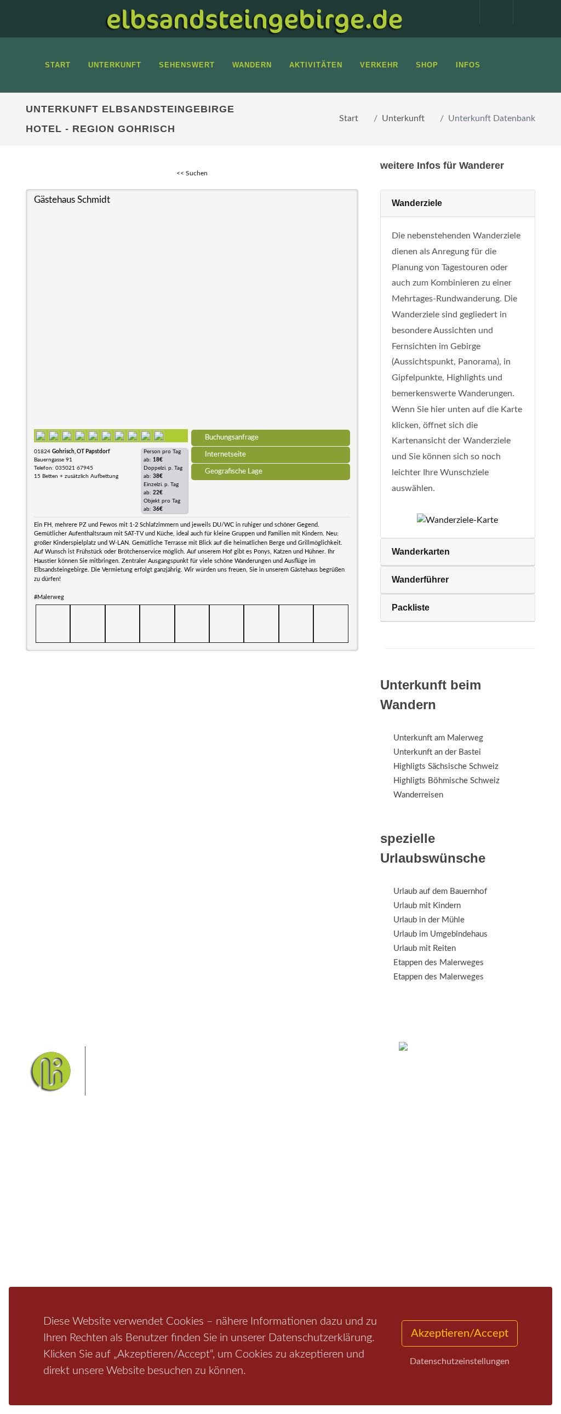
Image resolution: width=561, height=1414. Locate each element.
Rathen (301, 1237)
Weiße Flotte (330, 1220)
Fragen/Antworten (71, 1200)
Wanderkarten (421, 551)
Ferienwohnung (154, 1229)
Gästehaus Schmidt (72, 199)
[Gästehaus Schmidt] (192, 316)
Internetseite (225, 454)
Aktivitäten (58, 1267)
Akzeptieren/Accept (459, 1333)
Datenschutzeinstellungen (460, 1361)
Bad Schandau (226, 1237)
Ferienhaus (146, 1243)
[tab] (458, 203)
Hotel (137, 1200)
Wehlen (268, 1237)
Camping (142, 1257)
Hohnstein (221, 1254)
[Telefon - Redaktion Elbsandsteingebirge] (491, 12)
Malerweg (249, 1203)
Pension (141, 1215)
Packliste (411, 607)
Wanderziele (417, 203)
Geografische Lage (233, 471)
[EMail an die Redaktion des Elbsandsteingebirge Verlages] (524, 12)
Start (348, 118)
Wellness (219, 1272)
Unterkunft (403, 118)
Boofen (254, 1272)
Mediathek (58, 1239)
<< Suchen (192, 173)
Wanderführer (420, 579)
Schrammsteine (275, 1220)
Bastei (214, 1203)
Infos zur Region (67, 1220)
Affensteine (223, 1220)
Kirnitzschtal (309, 1254)
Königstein (263, 1254)
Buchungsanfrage (232, 437)
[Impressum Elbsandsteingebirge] (457, 12)
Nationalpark (294, 1203)
